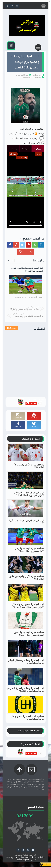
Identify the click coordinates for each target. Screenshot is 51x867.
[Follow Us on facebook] (18, 850)
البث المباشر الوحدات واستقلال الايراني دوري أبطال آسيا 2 (26, 661)
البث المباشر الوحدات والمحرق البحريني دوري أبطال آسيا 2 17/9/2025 (25, 689)
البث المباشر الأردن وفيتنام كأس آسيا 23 (26, 521)
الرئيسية (38, 77)
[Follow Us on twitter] (23, 850)
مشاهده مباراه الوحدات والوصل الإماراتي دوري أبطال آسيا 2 (29, 549)
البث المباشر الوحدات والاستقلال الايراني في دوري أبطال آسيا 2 (29, 493)
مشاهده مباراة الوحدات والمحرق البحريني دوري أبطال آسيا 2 (29, 633)
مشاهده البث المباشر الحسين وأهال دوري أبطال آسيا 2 (27, 717)
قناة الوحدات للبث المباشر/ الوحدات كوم (27, 857)
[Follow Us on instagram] (33, 850)
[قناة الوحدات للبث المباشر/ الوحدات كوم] (27, 35)
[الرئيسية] (11, 45)
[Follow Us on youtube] (28, 850)
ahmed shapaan (23, 860)
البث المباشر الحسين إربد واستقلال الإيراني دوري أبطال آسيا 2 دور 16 (28, 605)
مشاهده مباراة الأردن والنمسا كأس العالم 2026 (28, 466)
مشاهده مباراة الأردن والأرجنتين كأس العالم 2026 (26, 577)
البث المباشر (26, 77)
